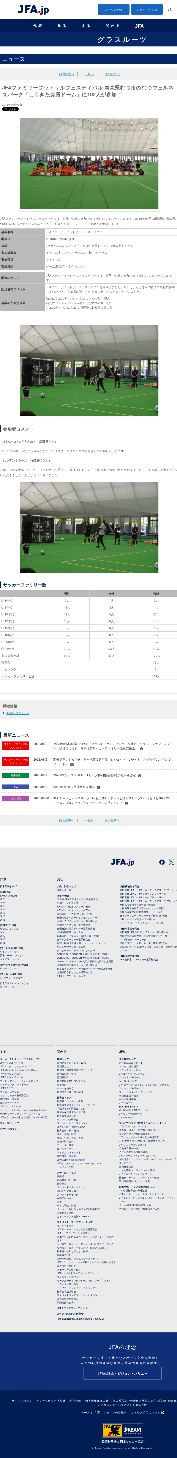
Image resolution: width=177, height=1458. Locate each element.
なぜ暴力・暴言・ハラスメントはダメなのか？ (82, 1247)
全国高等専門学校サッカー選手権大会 (77, 965)
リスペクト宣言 (65, 1225)
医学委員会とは (65, 1212)
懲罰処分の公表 (65, 1302)
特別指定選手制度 (128, 1095)
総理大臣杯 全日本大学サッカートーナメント (81, 943)
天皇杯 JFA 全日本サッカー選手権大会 (77, 899)
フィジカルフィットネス (70, 1152)
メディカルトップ (66, 1172)
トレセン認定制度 (128, 1066)
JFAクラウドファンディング (72, 1308)
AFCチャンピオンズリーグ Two (73, 910)
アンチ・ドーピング (67, 1194)
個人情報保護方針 (97, 1400)
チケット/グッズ (147, 9)
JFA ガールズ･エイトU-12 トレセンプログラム (144, 1084)
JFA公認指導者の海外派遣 (71, 1159)
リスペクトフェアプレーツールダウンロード (80, 1295)
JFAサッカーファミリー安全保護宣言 (139, 1137)
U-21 (2, 902)
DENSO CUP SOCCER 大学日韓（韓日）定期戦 (83, 954)
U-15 (2, 919)
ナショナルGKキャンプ (131, 1077)
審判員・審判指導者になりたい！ (75, 1070)
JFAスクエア (7, 1088)
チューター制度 (65, 1145)
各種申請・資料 (65, 1141)
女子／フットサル (9, 959)
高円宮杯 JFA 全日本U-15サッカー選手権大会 (144, 932)
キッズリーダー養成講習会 (14, 1095)
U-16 (2, 916)
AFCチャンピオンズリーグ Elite (73, 906)
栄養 (59, 1201)
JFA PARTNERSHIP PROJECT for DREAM (80, 1319)
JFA (122, 1051)
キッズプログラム (9, 1091)
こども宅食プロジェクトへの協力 (137, 1170)
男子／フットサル (9, 951)
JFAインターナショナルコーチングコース (79, 1163)
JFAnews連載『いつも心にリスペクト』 (78, 1258)
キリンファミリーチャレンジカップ (19, 1080)
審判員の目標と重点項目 (70, 1092)
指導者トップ (64, 1097)
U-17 (2, 912)
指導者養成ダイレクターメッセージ (76, 1104)
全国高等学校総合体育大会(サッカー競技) (142, 908)
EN (169, 9)
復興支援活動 (126, 1166)
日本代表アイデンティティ (14, 983)
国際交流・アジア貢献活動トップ (137, 1186)
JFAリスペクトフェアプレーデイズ (75, 1273)
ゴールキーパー (65, 1148)
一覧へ (89, 74)
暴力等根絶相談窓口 (67, 1298)
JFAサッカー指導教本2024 (71, 1126)
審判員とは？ (64, 1066)
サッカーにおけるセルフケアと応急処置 (78, 1209)
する (87, 26)
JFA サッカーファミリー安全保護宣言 (77, 1229)
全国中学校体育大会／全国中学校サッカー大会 (145, 935)
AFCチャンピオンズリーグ (71, 902)
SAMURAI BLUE (8, 895)
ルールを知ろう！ (9, 1128)
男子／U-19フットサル (12, 955)
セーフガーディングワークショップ (76, 1287)
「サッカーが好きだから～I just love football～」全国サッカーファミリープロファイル (25, 1111)
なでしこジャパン (9, 928)
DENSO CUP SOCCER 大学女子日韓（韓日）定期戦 (85, 961)
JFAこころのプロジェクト (133, 1144)
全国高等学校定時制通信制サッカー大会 (141, 912)
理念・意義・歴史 (66, 1134)
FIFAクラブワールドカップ (71, 976)
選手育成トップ (127, 1059)
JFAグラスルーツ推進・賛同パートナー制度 (23, 1117)
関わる (113, 26)
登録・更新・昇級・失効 (70, 1137)
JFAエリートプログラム (132, 1073)
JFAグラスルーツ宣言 (11, 1062)
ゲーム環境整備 (127, 1099)
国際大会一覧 (64, 890)
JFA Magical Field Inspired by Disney (19, 1070)
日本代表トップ (8, 886)
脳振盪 (60, 1176)
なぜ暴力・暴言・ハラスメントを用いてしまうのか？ (85, 1244)
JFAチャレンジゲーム (11, 1077)
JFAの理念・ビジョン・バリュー (123, 1373)
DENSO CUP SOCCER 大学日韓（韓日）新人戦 (83, 957)
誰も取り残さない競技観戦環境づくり (139, 1130)
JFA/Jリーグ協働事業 (130, 1113)
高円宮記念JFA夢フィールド (134, 1110)
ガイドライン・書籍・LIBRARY (74, 1216)
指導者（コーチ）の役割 (70, 1101)
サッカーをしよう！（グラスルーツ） (20, 1059)
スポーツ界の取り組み (69, 1269)
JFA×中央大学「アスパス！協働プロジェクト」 (144, 1141)
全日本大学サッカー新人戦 (71, 946)
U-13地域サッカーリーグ (133, 939)
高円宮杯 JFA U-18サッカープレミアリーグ (143, 893)
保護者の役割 (64, 1255)
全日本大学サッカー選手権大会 (73, 939)
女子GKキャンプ (128, 1081)
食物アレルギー (65, 1198)
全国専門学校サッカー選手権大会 (75, 972)
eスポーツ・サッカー (11, 977)
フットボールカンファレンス (72, 1123)
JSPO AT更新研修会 (68, 1190)
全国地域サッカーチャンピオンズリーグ (78, 917)
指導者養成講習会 (66, 1115)
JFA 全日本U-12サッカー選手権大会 (139, 959)
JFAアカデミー (127, 1102)
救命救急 (61, 1183)
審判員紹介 (63, 1077)
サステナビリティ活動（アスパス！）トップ (143, 1122)
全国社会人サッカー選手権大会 (73, 924)
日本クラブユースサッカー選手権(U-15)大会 (143, 943)
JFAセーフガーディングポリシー (74, 1233)
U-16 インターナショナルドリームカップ (142, 922)
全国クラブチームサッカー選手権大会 (77, 921)
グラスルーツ (123, 39)
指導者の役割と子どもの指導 (72, 1251)
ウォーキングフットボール (14, 1084)
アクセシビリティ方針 (50, 1400)
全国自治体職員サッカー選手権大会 (76, 928)
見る (62, 26)
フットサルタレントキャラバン (135, 1092)
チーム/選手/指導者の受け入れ (135, 1205)
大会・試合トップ (66, 886)
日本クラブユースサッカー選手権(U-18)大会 (143, 915)
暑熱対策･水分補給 (67, 1179)
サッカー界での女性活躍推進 (134, 1133)
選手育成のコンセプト (131, 1062)
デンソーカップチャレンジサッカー (76, 950)
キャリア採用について (145, 1412)
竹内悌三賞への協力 (130, 1148)
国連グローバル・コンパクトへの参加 (139, 1177)
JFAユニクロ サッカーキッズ (15, 1066)
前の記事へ (66, 74)
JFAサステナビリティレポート (135, 1173)
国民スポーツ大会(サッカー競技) (74, 913)
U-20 (2, 932)
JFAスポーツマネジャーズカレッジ (137, 1155)
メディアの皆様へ (115, 1412)
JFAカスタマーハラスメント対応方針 (122, 1404)
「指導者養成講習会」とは (71, 1108)
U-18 (2, 909)
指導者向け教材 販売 (68, 1130)
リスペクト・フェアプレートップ (75, 1222)
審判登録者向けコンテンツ (71, 1081)
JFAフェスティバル (17, 713)
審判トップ (63, 1059)
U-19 (2, 905)
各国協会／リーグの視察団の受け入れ (139, 1208)
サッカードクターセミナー (71, 1187)
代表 (38, 26)
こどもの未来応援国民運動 (133, 1151)
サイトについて (22, 1400)
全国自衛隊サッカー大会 (70, 932)
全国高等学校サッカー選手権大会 (137, 904)
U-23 (2, 899)
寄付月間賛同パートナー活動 (134, 1181)
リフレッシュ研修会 (67, 1119)
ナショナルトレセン (130, 1070)
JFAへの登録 (113, 9)
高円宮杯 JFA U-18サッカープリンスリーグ (143, 897)
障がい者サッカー (9, 1102)
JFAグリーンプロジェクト (133, 1126)
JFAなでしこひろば (10, 1073)
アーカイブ (88, 1412)
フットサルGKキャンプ (131, 1088)
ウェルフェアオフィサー (70, 1276)
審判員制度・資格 (66, 1073)
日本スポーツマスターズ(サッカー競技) (78, 935)
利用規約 (75, 1400)
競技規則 (61, 1084)
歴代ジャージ (7, 987)
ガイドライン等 (65, 1167)
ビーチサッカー (8, 968)
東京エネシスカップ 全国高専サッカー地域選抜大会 (84, 968)
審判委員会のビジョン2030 (71, 1062)
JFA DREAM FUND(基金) (70, 1313)
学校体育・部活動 (9, 1099)
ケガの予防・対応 (66, 1205)
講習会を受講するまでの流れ (72, 1112)
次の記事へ (112, 74)
